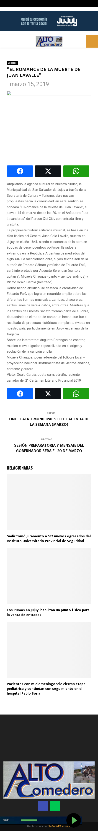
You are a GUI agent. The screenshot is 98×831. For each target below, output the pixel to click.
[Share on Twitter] (48, 171)
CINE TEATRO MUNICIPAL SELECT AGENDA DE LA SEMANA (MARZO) (49, 422)
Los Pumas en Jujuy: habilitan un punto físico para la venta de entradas (48, 612)
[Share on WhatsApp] (76, 171)
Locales (12, 63)
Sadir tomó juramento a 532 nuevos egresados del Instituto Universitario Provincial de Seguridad (49, 538)
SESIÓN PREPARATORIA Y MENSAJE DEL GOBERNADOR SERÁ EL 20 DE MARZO (49, 448)
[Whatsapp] (55, 806)
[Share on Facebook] (20, 171)
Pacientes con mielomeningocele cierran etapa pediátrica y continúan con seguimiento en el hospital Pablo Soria (46, 689)
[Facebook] (43, 806)
